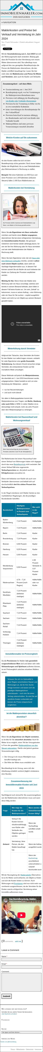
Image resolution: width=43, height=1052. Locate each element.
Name (4, 956)
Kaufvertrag (33, 858)
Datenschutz (29, 1049)
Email (4, 964)
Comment (5, 971)
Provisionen (18, 883)
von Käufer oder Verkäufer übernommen (21, 101)
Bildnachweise (20, 1049)
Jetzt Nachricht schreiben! (9, 1014)
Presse (13, 1049)
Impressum (38, 1049)
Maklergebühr (26, 875)
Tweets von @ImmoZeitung (8, 1041)
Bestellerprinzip (19, 464)
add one (18, 941)
